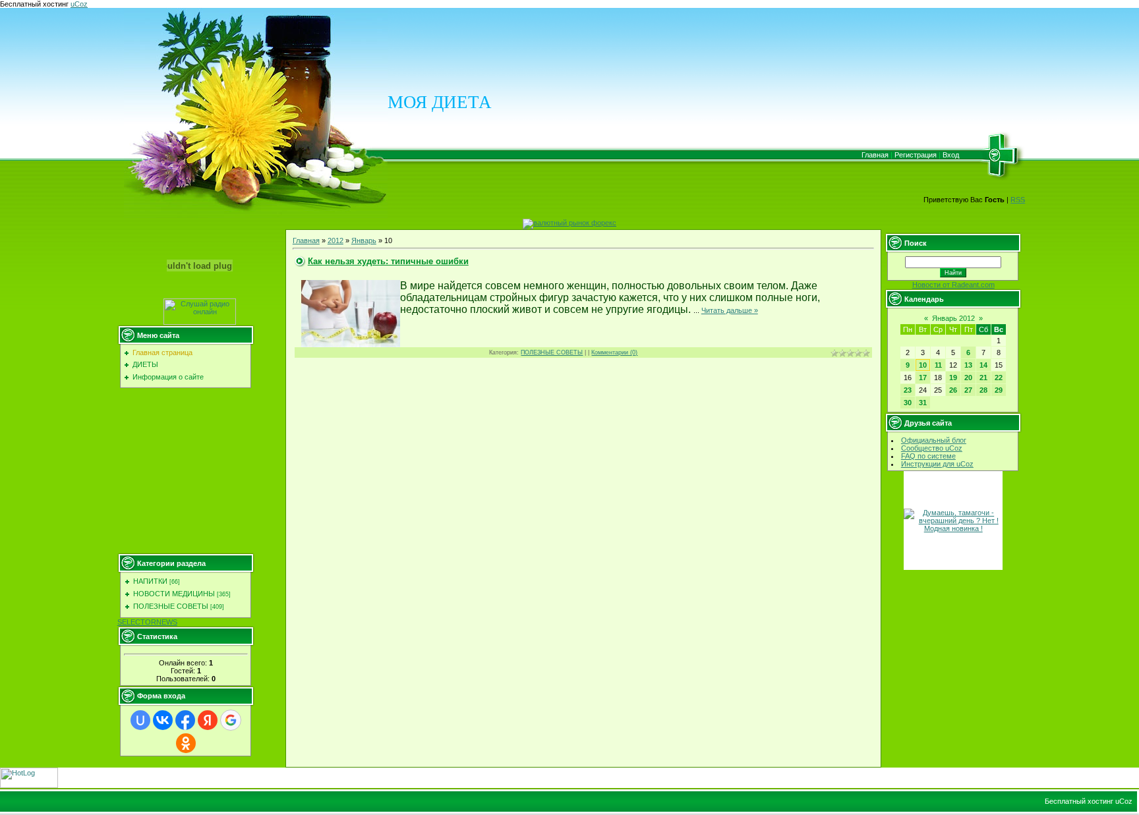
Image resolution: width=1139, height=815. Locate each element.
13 (968, 365)
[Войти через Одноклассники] (186, 743)
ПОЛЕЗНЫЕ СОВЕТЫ (170, 606)
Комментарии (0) (614, 352)
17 (923, 377)
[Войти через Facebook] (185, 720)
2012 (335, 240)
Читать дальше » (729, 310)
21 (983, 377)
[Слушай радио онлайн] (199, 322)
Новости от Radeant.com (953, 285)
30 (908, 403)
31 (923, 403)
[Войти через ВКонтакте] (163, 720)
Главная (875, 155)
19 (953, 377)
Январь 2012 (953, 318)
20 (968, 377)
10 (923, 365)
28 (983, 390)
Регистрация (915, 155)
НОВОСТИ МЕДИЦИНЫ (174, 594)
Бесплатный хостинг (34, 4)
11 (938, 365)
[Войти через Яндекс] (208, 720)
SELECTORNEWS (147, 622)
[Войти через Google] (230, 720)
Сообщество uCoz (931, 448)
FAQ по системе (928, 456)
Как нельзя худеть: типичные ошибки (388, 261)
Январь (363, 240)
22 (999, 377)
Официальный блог (933, 440)
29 (999, 390)
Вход (951, 155)
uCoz (79, 4)
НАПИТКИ (150, 581)
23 (908, 390)
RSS (1017, 200)
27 (968, 390)
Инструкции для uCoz (937, 464)
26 (953, 390)
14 (983, 365)
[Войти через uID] (140, 720)
